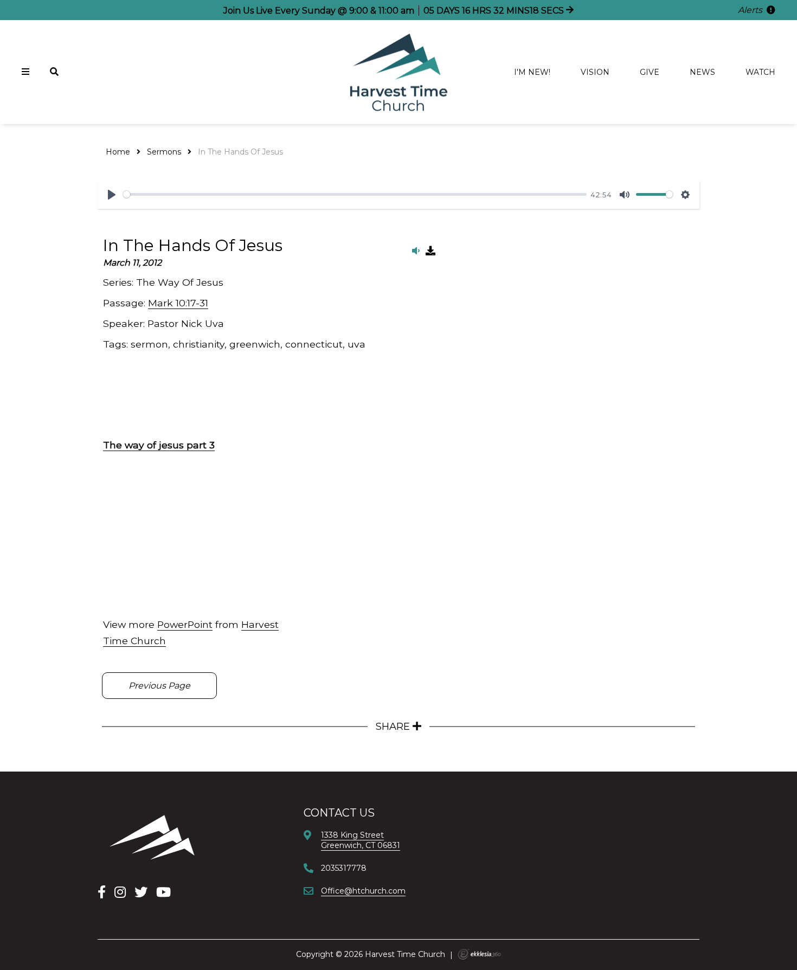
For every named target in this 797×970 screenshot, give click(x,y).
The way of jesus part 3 (159, 445)
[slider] (355, 194)
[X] (140, 892)
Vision (595, 72)
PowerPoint (185, 624)
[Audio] (416, 251)
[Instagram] (120, 892)
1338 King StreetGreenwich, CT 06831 (360, 840)
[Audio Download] (430, 251)
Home (118, 152)
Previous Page (159, 685)
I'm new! (532, 72)
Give (649, 72)
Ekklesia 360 (479, 954)
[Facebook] (102, 892)
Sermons (164, 152)
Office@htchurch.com (363, 891)
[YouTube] (163, 892)
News (702, 72)
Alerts (751, 10)
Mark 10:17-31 (178, 303)
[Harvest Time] (152, 837)
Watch (760, 72)
